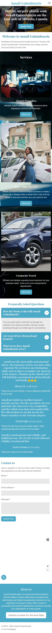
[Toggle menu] (49, 3)
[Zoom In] (48, 566)
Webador (13, 629)
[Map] (26, 555)
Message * (5, 499)
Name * (4, 476)
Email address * (8, 487)
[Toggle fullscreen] (48, 539)
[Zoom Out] (48, 570)
